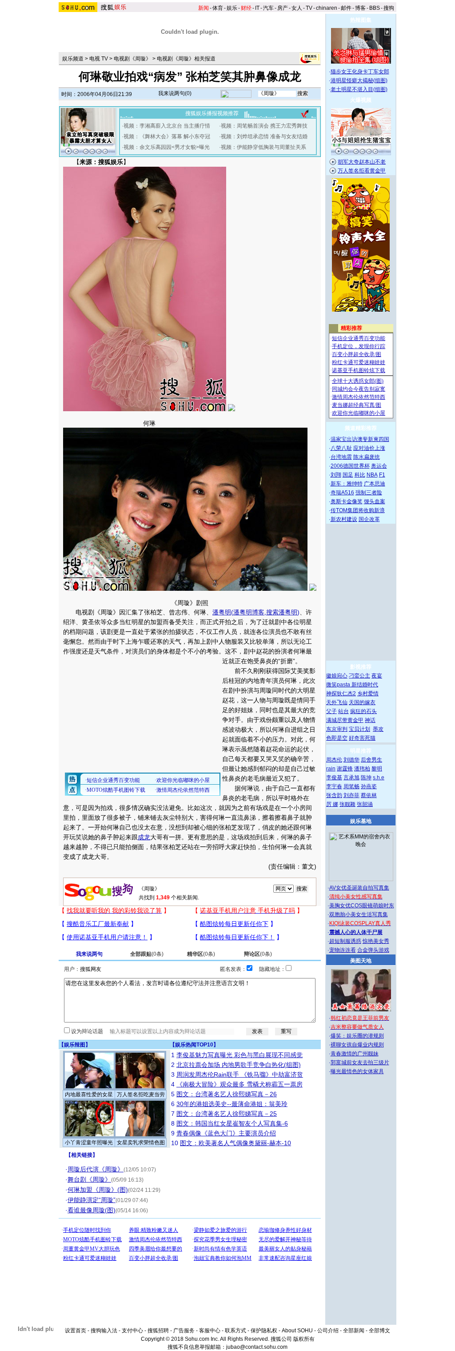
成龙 (144, 837)
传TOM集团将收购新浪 (358, 510)
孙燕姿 (369, 786)
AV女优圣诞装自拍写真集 (359, 888)
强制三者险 (368, 492)
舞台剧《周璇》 (89, 1179)
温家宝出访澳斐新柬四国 (360, 439)
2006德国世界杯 (350, 466)
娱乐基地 (360, 821)
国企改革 (369, 519)
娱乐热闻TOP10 (194, 1045)
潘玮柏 (362, 769)
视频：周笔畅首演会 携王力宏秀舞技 (264, 126)
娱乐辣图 (74, 1045)
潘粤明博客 (248, 612)
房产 (282, 8)
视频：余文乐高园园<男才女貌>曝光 (167, 147)
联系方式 (235, 1330)
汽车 (268, 8)
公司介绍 (328, 1330)
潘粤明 (221, 612)
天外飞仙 (336, 702)
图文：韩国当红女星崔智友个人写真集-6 (232, 1123)
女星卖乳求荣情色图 (141, 1142)
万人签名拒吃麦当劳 (141, 1094)
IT (257, 8)
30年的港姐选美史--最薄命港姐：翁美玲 (231, 1103)
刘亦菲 (351, 795)
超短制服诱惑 (345, 941)
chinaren (326, 8)
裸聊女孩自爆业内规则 (357, 1045)
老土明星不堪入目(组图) (359, 89)
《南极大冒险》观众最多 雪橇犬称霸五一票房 (239, 1084)
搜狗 (388, 8)
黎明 (376, 769)
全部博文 (379, 1330)
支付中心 (132, 1330)
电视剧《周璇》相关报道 (186, 59)
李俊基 (334, 777)
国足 (348, 475)
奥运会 (379, 466)
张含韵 (334, 795)
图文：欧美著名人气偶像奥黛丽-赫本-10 (235, 1143)
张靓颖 (347, 804)
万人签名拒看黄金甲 (362, 171)
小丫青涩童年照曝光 (89, 1142)
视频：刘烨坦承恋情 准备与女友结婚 (264, 136)
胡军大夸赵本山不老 (362, 162)
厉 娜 (332, 804)
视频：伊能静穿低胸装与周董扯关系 (263, 147)
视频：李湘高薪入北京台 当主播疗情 (167, 126)
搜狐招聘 (158, 1330)
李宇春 (334, 786)
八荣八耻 (341, 448)
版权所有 (304, 1339)
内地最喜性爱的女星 (89, 1094)
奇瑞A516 (342, 492)
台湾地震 (341, 457)
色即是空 (336, 738)
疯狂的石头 (363, 711)
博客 (360, 8)
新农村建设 (344, 519)
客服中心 (209, 1330)
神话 (370, 720)
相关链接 (81, 1155)
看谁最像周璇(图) (92, 1210)
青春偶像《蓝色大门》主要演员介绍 (226, 1133)
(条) (147, 954)
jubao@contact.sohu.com (256, 1347)
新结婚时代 (364, 685)
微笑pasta (338, 685)
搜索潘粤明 (281, 612)
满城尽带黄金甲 (344, 720)
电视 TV (98, 59)
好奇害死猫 (362, 738)
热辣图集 (360, 20)
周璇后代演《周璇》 (96, 1169)
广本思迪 (374, 484)
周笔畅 (351, 786)
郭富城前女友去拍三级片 (360, 1062)
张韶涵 (365, 804)
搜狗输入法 (104, 1330)
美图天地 (360, 961)
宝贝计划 (359, 729)
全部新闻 (353, 1330)
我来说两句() (175, 93)
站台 (343, 711)
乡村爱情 (368, 693)
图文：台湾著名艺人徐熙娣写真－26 (226, 1094)
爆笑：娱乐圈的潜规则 (357, 1036)
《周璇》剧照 (189, 602)
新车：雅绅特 (347, 484)
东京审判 (336, 729)
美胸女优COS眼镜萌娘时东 (361, 905)
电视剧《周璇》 (132, 59)
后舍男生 (371, 760)
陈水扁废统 (366, 457)
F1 (382, 475)
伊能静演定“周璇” (92, 1199)
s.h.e (378, 777)
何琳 (149, 423)
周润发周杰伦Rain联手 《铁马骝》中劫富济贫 (239, 1074)
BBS (374, 8)
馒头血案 (374, 501)
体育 (217, 8)
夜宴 (376, 676)
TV (309, 8)
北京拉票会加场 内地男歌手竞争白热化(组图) (238, 1064)
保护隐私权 (264, 1330)
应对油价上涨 (369, 448)
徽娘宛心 (336, 676)
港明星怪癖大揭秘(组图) (359, 80)
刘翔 (336, 475)
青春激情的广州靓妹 (355, 1053)
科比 (360, 475)
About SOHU (297, 1330)
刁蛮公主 (359, 676)
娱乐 (232, 8)
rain (330, 769)
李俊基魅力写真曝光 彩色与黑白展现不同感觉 (239, 1054)
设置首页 (75, 1330)
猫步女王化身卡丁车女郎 (360, 71)
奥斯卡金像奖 (347, 501)
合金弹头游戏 (373, 950)
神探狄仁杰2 (341, 693)
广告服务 (184, 1330)
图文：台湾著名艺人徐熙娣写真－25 (226, 1113)
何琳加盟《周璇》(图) (98, 1189)
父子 (331, 711)
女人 (296, 8)
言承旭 (351, 777)
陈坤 (366, 777)
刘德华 (351, 760)
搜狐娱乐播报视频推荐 (212, 113)
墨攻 (378, 729)
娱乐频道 (73, 59)
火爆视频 (360, 100)
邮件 (346, 8)
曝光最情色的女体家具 (357, 1071)
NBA (372, 475)
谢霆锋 (345, 769)
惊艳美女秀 (376, 941)
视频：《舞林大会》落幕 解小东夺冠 (167, 136)
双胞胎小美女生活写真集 (358, 914)
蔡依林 (369, 795)
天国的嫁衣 (362, 702)
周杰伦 (334, 760)
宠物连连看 (342, 950)
